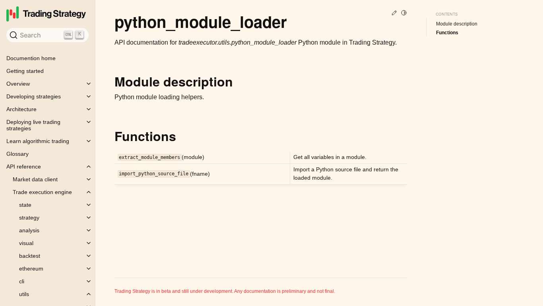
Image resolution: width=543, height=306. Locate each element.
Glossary (17, 154)
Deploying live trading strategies (33, 125)
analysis (29, 230)
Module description (456, 24)
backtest (29, 256)
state (25, 205)
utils (24, 294)
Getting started (25, 71)
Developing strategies (33, 96)
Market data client (35, 179)
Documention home (31, 58)
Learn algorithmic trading (37, 141)
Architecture (21, 109)
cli (21, 281)
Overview (18, 83)
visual (26, 243)
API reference (23, 166)
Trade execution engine (42, 192)
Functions (447, 32)
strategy (29, 217)
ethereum (31, 268)
